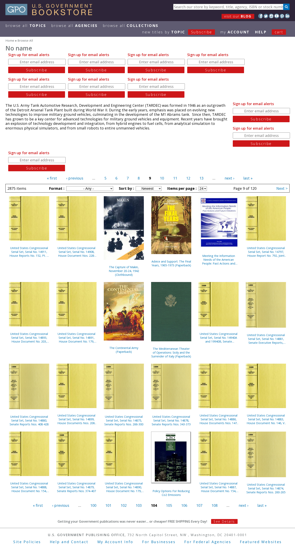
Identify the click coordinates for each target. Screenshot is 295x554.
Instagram (271, 16)
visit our (238, 16)
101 (108, 505)
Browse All (25, 25)
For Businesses (159, 541)
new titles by (177, 32)
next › (229, 178)
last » (247, 178)
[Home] (50, 13)
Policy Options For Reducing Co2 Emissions (171, 493)
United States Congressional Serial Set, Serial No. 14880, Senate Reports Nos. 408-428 (29, 420)
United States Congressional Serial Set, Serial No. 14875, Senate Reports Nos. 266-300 (123, 420)
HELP (261, 32)
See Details (224, 521)
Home (9, 40)
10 (162, 178)
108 (215, 505)
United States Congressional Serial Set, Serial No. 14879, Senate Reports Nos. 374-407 (76, 487)
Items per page (181, 188)
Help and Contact (69, 541)
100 (93, 505)
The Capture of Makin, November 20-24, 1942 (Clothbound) (124, 271)
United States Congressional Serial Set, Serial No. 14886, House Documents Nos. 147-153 (218, 419)
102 (124, 505)
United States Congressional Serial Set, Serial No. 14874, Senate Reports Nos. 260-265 (265, 488)
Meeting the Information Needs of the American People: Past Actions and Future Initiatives (218, 259)
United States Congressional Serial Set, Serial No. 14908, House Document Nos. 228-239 (76, 252)
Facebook (260, 16)
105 (169, 505)
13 (201, 178)
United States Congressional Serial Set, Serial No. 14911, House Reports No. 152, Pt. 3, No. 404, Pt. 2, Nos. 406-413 (29, 252)
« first (52, 178)
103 (139, 505)
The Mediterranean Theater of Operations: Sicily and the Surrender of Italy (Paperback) (171, 352)
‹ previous (74, 178)
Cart (279, 32)
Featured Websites (261, 541)
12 (188, 178)
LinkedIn (287, 16)
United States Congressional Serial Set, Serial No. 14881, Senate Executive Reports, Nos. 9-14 (266, 339)
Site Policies (27, 541)
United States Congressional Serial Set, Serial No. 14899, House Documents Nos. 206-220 (76, 419)
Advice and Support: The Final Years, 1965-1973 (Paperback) (171, 263)
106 (184, 505)
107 (199, 505)
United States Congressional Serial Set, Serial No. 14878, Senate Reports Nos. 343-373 (171, 420)
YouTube (276, 16)
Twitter (266, 16)
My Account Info (115, 541)
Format (56, 188)
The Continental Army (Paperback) (123, 350)
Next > (282, 188)
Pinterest (282, 16)
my (235, 32)
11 (175, 178)
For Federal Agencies (207, 541)
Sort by (126, 188)
